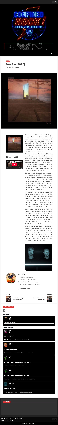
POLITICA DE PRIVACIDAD (16, 418)
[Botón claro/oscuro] (52, 53)
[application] (14, 164)
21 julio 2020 (16, 67)
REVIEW (8, 60)
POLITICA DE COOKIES (7, 420)
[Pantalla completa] (21, 168)
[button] (2, 53)
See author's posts (25, 288)
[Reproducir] (7, 168)
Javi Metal (9, 67)
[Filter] (4, 310)
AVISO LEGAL (4, 418)
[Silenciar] (19, 168)
